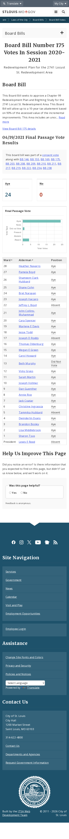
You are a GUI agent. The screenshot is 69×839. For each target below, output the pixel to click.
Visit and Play (14, 605)
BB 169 (45, 159)
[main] (34, 270)
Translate (33, 687)
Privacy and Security (18, 665)
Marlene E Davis (29, 326)
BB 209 (30, 163)
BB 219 (16, 168)
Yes (14, 493)
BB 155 (34, 159)
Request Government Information (27, 762)
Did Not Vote (56, 363)
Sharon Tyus (27, 436)
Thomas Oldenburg (31, 344)
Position (56, 260)
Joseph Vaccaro (28, 299)
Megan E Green (28, 350)
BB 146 (24, 159)
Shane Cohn (26, 287)
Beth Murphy (27, 363)
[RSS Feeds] (55, 542)
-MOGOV (18, 11)
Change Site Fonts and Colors (24, 657)
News (9, 588)
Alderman (25, 260)
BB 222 (26, 168)
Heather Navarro (30, 266)
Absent (55, 305)
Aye (7, 183)
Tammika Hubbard (31, 412)
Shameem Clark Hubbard (29, 279)
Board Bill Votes (57, 19)
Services (11, 571)
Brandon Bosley (29, 424)
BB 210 (41, 163)
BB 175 (55, 159)
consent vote (50, 155)
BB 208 (20, 163)
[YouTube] (38, 542)
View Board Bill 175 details (19, 128)
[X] (29, 542)
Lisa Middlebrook (30, 430)
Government (14, 580)
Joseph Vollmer (28, 383)
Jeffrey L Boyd (28, 305)
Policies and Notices (18, 674)
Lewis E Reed (27, 442)
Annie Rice (25, 395)
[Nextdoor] (47, 542)
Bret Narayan (27, 293)
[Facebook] (14, 542)
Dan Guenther (28, 389)
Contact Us (13, 746)
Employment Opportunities (23, 613)
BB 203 (10, 163)
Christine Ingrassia (31, 406)
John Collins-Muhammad (27, 312)
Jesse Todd (26, 332)
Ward (7, 260)
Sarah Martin (27, 377)
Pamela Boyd (27, 272)
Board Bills (38, 19)
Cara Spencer (27, 320)
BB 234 (36, 168)
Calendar (11, 597)
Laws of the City (19, 19)
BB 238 (47, 168)
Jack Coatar (26, 400)
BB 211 (51, 163)
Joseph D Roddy (29, 338)
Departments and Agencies (23, 754)
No (41, 183)
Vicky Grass (26, 371)
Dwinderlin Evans (30, 418)
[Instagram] (21, 542)
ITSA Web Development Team (16, 813)
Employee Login (16, 629)
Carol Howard (27, 355)
